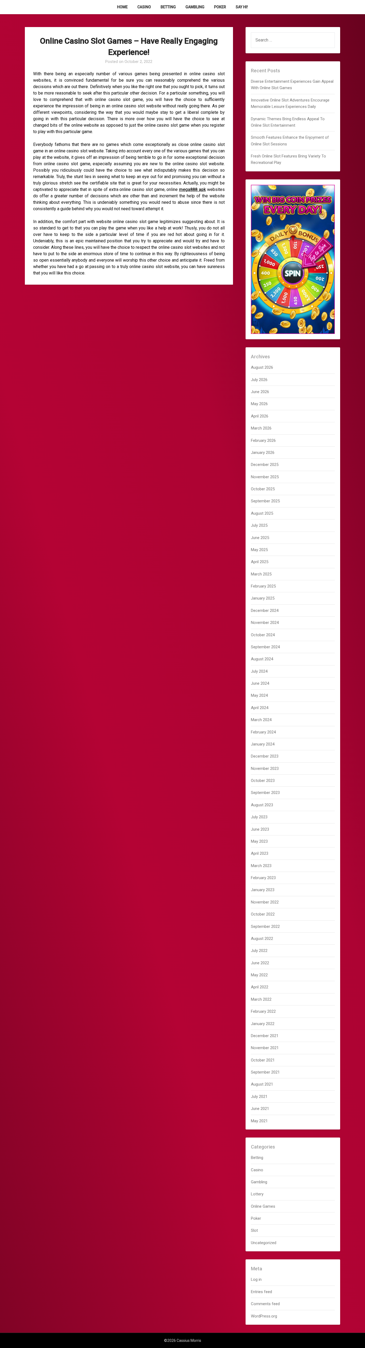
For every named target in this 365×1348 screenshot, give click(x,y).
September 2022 (265, 926)
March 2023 (261, 865)
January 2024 (262, 744)
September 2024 (265, 647)
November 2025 (265, 477)
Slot (254, 1230)
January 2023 (262, 889)
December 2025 (264, 464)
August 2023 (262, 805)
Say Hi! (242, 7)
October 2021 (263, 1060)
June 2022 (260, 963)
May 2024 (259, 695)
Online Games (263, 1206)
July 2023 (259, 817)
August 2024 (262, 659)
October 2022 (263, 914)
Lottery (257, 1194)
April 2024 (259, 707)
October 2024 (263, 634)
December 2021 (264, 1035)
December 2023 (264, 756)
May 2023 (259, 841)
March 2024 (261, 719)
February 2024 (263, 732)
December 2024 (264, 610)
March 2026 (261, 428)
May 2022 (259, 975)
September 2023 (265, 792)
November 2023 (265, 768)
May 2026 (259, 403)
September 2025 (265, 501)
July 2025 (259, 525)
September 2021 (265, 1072)
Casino (144, 7)
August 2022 (262, 938)
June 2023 (260, 829)
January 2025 (262, 598)
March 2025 (261, 574)
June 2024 (260, 683)
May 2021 (259, 1121)
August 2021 (262, 1084)
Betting (168, 7)
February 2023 (263, 877)
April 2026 (259, 416)
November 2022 (265, 902)
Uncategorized (263, 1242)
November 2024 (265, 622)
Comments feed (265, 1303)
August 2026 (262, 367)
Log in (256, 1279)
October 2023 (263, 780)
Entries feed (261, 1291)
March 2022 (261, 999)
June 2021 (260, 1108)
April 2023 (259, 853)
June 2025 (260, 537)
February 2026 (263, 440)
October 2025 (263, 489)
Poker (220, 7)
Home (122, 7)
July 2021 (259, 1096)
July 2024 (259, 671)
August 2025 (262, 513)
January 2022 (262, 1023)
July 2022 (259, 950)
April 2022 (259, 987)
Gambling (194, 7)
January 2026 (262, 452)
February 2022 (263, 1011)
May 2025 (259, 549)
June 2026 (260, 391)
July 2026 (259, 379)
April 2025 (259, 561)
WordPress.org (264, 1316)
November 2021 (265, 1047)
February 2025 (263, 586)
